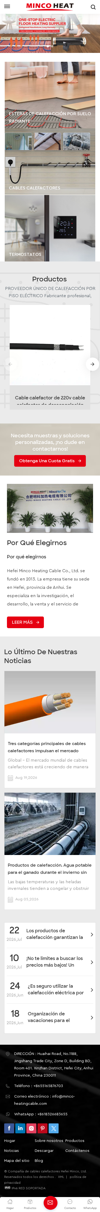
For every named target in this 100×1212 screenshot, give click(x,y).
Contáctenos (77, 1151)
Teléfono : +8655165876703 (38, 1086)
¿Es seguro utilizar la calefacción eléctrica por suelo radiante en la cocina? (56, 989)
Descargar (44, 1151)
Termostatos (25, 254)
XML (61, 1176)
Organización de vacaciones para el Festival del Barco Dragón (56, 1017)
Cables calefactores (34, 188)
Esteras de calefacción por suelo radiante (50, 118)
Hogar (9, 1141)
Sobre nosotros (49, 1141)
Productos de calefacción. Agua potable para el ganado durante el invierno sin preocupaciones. (50, 868)
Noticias (11, 1151)
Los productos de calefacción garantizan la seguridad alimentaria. (54, 934)
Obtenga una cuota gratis (47, 461)
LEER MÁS (22, 622)
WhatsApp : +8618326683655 (41, 1114)
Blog (39, 1161)
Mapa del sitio (16, 1161)
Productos (74, 1141)
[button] (48, 46)
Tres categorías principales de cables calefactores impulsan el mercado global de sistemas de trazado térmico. (48, 747)
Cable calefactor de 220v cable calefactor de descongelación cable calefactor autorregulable (50, 400)
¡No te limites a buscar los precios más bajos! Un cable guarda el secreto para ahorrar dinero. (54, 962)
